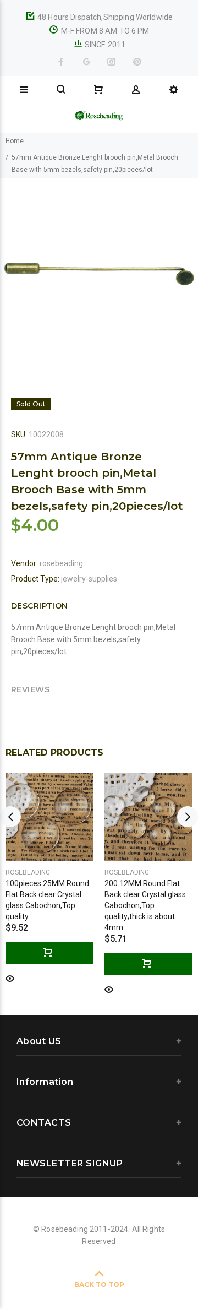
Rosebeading (28, 872)
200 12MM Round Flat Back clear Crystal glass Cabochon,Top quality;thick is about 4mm (145, 905)
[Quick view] (9, 977)
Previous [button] (10, 816)
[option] (99, 277)
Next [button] (187, 816)
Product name (84, 1272)
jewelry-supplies (89, 578)
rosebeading (61, 563)
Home (15, 141)
